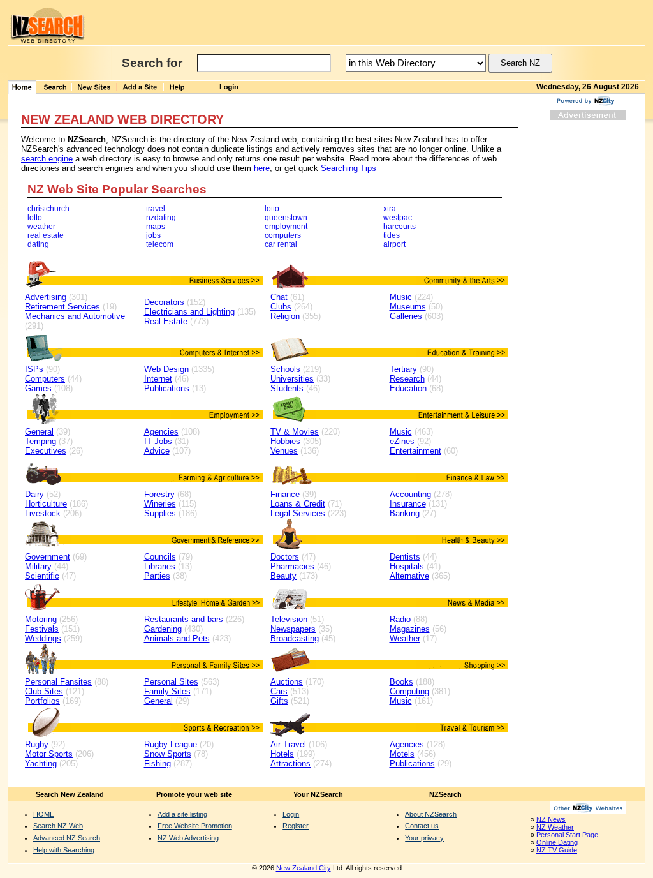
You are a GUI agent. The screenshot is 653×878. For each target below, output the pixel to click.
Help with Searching (63, 850)
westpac (397, 217)
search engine (47, 158)
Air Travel (288, 744)
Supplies (160, 513)
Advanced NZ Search (66, 838)
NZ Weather (555, 827)
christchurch (48, 208)
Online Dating (557, 842)
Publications (166, 388)
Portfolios (42, 701)
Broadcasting (294, 638)
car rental (281, 244)
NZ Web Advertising (188, 838)
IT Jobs (158, 441)
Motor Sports (49, 754)
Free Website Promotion (195, 826)
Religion (285, 316)
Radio (400, 619)
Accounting (410, 494)
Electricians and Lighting (189, 311)
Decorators (164, 302)
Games (38, 388)
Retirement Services (62, 306)
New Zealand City (303, 868)
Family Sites (167, 691)
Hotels (282, 754)
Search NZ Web (58, 826)
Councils (160, 557)
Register (295, 826)
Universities (292, 378)
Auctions (286, 682)
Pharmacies (292, 566)
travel (155, 208)
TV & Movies (294, 431)
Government (47, 557)
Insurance (408, 504)
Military (38, 566)
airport (394, 244)
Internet (158, 378)
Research (407, 378)
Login (290, 814)
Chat (279, 297)
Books (401, 682)
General (39, 431)
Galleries (406, 316)
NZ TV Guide (556, 850)
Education (408, 388)
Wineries (160, 504)
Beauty (283, 576)
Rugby (36, 744)
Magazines (410, 629)
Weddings (43, 638)
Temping (40, 441)
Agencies (161, 431)
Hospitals (407, 566)
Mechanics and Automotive (75, 316)
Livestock (43, 513)
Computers (45, 378)
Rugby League (170, 744)
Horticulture (46, 504)
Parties (157, 576)
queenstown (286, 217)
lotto (34, 217)
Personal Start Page (567, 834)
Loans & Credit (297, 504)
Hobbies (285, 441)
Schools (285, 369)
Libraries (159, 566)
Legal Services (297, 513)
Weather (405, 638)
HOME (43, 814)
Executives (45, 451)
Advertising (45, 297)
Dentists (405, 557)
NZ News (551, 819)
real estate (45, 235)
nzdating (161, 217)
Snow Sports (167, 754)
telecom (159, 244)
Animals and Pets (177, 638)
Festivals (42, 629)
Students (287, 388)
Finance (285, 494)
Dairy (34, 494)
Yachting (41, 763)
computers (283, 235)
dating (38, 244)
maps (155, 226)
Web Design (166, 369)
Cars (279, 691)
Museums (408, 306)
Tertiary (403, 369)
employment (286, 226)
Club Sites (44, 691)
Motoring (41, 619)
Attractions (290, 763)
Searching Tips (348, 168)
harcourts (399, 226)
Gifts (279, 701)
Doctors (284, 557)
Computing (409, 691)
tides (391, 235)
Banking (405, 513)
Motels (402, 754)
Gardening (163, 629)
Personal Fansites (58, 682)
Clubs (280, 306)
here (262, 168)
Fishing (157, 763)
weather (41, 226)
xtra (389, 208)
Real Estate (165, 321)
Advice (157, 451)
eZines (402, 441)
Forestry (159, 494)
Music (401, 297)
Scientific (42, 576)
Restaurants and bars (183, 619)
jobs (153, 235)
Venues (284, 451)
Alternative (409, 576)
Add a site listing (182, 814)
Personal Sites (171, 682)
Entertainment (415, 451)
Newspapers (293, 629)
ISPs (34, 369)
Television (288, 619)
